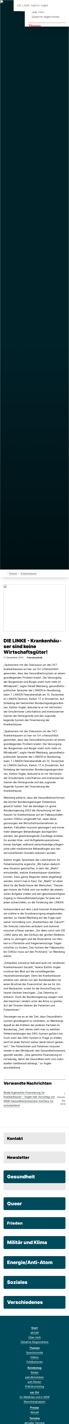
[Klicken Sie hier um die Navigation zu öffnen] (64, 6)
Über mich (38, 12)
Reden (35, 1372)
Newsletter (18, 1157)
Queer (14, 1204)
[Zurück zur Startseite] (4, 573)
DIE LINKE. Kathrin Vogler (32, 5)
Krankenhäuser (29, 573)
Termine (34, 1418)
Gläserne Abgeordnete (45, 16)
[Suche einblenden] (54, 6)
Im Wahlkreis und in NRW (35, 1397)
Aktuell (34, 1412)
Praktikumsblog (34, 1386)
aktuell (35, 1332)
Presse (34, 1407)
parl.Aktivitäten (34, 1377)
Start (34, 1328)
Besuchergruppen (34, 1401)
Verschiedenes (25, 1302)
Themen (34, 26)
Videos (34, 1357)
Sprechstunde (34, 1352)
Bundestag (34, 1367)
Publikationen (34, 1361)
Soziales (17, 1282)
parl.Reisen (34, 1381)
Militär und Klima (27, 1242)
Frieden (15, 1223)
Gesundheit (21, 1177)
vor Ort (34, 1392)
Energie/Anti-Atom (30, 1262)
